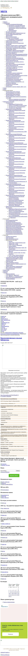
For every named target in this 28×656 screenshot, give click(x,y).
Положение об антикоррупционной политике (16, 54)
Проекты (5, 272)
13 (15, 591)
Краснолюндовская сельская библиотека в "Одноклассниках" (16, 202)
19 (13, 593)
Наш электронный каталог (12, 238)
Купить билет (14, 475)
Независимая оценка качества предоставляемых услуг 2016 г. (13, 92)
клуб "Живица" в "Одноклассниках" (14, 276)
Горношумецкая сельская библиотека (14, 142)
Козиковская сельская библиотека (14, 151)
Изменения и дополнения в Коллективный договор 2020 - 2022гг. (16, 48)
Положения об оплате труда (12, 78)
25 (12, 594)
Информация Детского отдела (16, 104)
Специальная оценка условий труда (14, 40)
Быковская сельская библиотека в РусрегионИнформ (14, 278)
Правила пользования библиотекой (14, 24)
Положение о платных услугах (16, 39)
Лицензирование (13, 30)
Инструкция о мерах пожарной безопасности (16, 55)
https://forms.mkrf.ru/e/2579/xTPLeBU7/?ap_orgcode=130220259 (10, 396)
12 (13, 591)
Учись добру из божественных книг (17, 242)
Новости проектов (10, 273)
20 (15, 593)
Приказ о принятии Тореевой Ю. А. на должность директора (15, 82)
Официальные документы (12, 41)
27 (15, 594)
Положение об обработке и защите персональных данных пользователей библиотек (17, 28)
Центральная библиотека (12, 220)
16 (9, 593)
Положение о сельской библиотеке (17, 25)
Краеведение (6, 270)
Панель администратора (8, 602)
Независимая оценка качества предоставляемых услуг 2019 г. (13, 95)
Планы (4, 88)
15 (18, 591)
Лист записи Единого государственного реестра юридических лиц (15, 65)
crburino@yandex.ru (5, 652)
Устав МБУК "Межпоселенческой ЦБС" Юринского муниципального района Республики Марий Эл (15, 52)
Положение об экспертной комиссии (14, 58)
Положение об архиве (11, 56)
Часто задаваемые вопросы (12, 262)
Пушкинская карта (10, 268)
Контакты (5, 271)
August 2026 (13, 585)
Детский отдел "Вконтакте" (15, 107)
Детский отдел (9, 102)
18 (12, 593)
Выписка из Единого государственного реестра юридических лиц (15, 60)
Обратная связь (9, 261)
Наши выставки (9, 237)
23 (9, 594)
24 (10, 594)
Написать (10, 634)
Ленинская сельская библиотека (13, 157)
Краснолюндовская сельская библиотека (15, 195)
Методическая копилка (11, 36)
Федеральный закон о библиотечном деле (15, 33)
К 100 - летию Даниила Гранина (16, 255)
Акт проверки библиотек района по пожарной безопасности (14, 70)
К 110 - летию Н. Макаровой (15, 245)
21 (17, 593)
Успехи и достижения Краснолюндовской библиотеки (16, 199)
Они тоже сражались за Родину (16, 256)
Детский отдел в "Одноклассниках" (17, 106)
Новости (5, 21)
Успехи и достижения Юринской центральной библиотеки (16, 212)
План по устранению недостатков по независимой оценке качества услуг (17, 100)
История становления (11, 31)
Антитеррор (9, 71)
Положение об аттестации (12, 84)
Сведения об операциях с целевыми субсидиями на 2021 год (14, 67)
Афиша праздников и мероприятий (14, 266)
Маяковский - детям (13, 243)
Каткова (10, 241)
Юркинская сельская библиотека (13, 184)
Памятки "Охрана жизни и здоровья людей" (16, 45)
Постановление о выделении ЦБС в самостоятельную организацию (14, 80)
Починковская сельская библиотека (14, 175)
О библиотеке (6, 23)
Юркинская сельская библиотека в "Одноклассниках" (17, 191)
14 (17, 591)
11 (12, 591)
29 (18, 594)
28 (17, 594)
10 (10, 591)
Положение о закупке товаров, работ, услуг (16, 86)
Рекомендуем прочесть (11, 236)
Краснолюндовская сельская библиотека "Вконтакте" (15, 204)
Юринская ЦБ (8, 332)
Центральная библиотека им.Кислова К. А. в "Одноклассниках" (18, 214)
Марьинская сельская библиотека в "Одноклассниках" (17, 116)
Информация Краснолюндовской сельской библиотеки (16, 197)
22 (18, 593)
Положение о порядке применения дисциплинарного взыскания (14, 73)
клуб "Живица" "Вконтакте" (12, 275)
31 (10, 596)
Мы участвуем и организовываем (13, 267)
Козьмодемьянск (12, 246)
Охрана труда (9, 85)
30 (9, 596)
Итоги (4, 89)
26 (13, 594)
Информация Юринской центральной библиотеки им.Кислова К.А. (17, 209)
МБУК (4, 11)
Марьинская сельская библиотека (13, 109)
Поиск (2, 470)
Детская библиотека (10, 221)
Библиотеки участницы (8, 101)
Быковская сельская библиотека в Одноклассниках (16, 127)
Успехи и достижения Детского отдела (18, 105)
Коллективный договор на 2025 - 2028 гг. (15, 46)
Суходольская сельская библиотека (14, 166)
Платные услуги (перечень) (12, 38)
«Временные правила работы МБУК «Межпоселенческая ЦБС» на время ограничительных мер (14, 259)
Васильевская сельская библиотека (14, 134)
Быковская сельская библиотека (13, 120)
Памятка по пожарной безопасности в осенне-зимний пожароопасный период (16, 76)
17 (10, 593)
